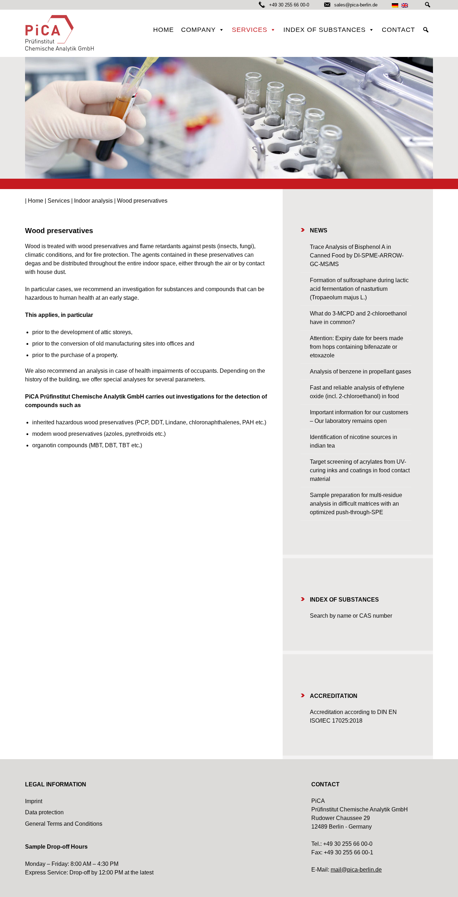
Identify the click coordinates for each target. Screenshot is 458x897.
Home (163, 29)
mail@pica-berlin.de (356, 870)
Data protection (44, 812)
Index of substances (324, 29)
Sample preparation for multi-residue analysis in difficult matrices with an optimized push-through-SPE (356, 503)
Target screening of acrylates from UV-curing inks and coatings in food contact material (360, 470)
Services (249, 29)
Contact (398, 29)
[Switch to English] (404, 5)
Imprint (33, 801)
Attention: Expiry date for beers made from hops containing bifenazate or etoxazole (356, 346)
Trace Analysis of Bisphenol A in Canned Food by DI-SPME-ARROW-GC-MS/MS (357, 255)
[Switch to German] (395, 5)
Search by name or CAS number (351, 616)
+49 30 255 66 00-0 (289, 5)
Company (198, 29)
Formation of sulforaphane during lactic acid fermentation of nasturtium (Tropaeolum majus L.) (359, 288)
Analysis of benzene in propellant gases (360, 371)
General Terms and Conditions (63, 824)
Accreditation (333, 696)
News (318, 230)
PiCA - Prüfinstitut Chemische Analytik (61, 33)
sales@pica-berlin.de (355, 5)
